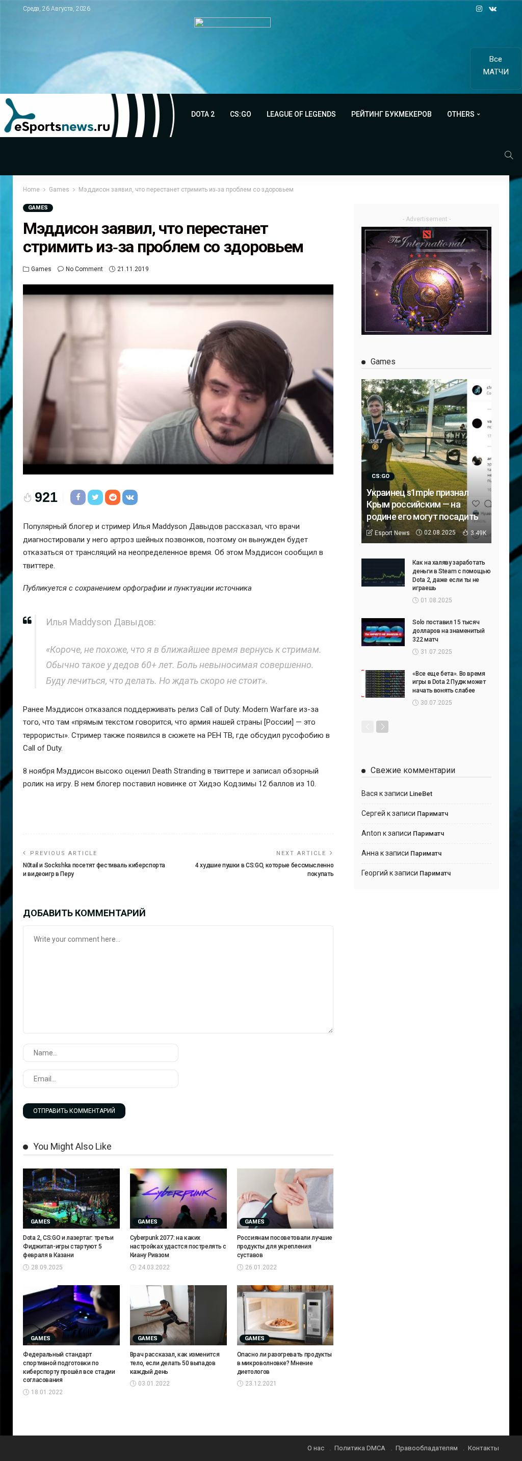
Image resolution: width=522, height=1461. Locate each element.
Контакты (483, 1448)
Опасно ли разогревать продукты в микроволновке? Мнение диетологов (284, 1363)
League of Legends (301, 114)
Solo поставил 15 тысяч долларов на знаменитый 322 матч (448, 631)
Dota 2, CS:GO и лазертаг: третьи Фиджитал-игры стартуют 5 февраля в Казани (68, 1246)
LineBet (420, 794)
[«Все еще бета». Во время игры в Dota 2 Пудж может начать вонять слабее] (383, 684)
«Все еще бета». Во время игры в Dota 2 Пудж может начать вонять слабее (448, 682)
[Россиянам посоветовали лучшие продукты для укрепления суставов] (285, 1198)
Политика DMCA (359, 1448)
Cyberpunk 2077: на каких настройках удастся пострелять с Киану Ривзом (178, 1246)
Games (38, 207)
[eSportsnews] (88, 115)
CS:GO (240, 114)
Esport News (392, 533)
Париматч (432, 813)
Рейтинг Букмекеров (391, 114)
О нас (315, 1448)
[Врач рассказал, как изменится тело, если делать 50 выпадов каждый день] (178, 1315)
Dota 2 (203, 114)
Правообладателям (427, 1448)
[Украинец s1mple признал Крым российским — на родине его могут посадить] (426, 461)
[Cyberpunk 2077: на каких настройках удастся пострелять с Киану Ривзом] (178, 1198)
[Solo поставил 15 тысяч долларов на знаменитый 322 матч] (383, 632)
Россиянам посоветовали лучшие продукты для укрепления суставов (285, 1246)
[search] (508, 155)
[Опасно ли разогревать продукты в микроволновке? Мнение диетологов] (285, 1315)
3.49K (478, 533)
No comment (84, 269)
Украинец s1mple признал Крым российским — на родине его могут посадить (422, 504)
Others (461, 114)
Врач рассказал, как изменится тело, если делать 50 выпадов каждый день (175, 1363)
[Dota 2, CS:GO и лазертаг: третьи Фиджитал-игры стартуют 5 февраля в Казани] (71, 1198)
